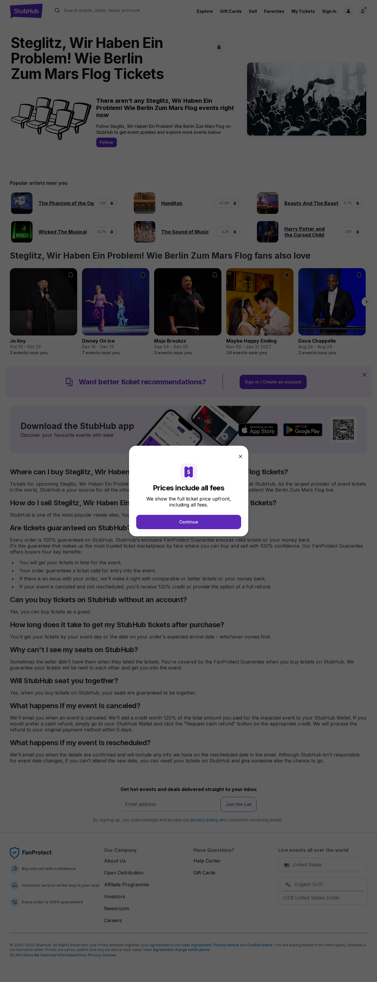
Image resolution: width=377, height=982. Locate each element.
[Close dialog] (240, 456)
